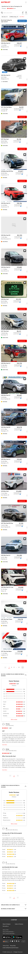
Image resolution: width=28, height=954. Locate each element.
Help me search (22, 21)
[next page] (22, 667)
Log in (23, 941)
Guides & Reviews (19, 924)
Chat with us (5, 926)
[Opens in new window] (7, 937)
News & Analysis (6, 924)
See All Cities (6, 929)
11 (19, 667)
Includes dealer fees (18, 44)
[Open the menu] (26, 2)
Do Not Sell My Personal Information (10, 947)
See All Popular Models (8, 931)
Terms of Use (6, 945)
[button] (22, 12)
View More (4, 744)
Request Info (22, 53)
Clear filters (22, 16)
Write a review (14, 719)
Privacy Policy (13, 945)
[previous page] (5, 667)
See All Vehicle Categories (9, 933)
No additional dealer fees (18, 108)
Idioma (6, 941)
